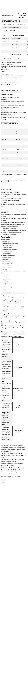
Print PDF (3, 480)
